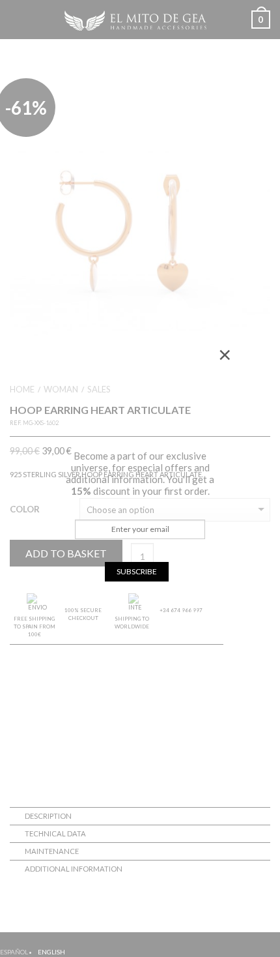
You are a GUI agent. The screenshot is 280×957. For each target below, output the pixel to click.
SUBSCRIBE (137, 571)
